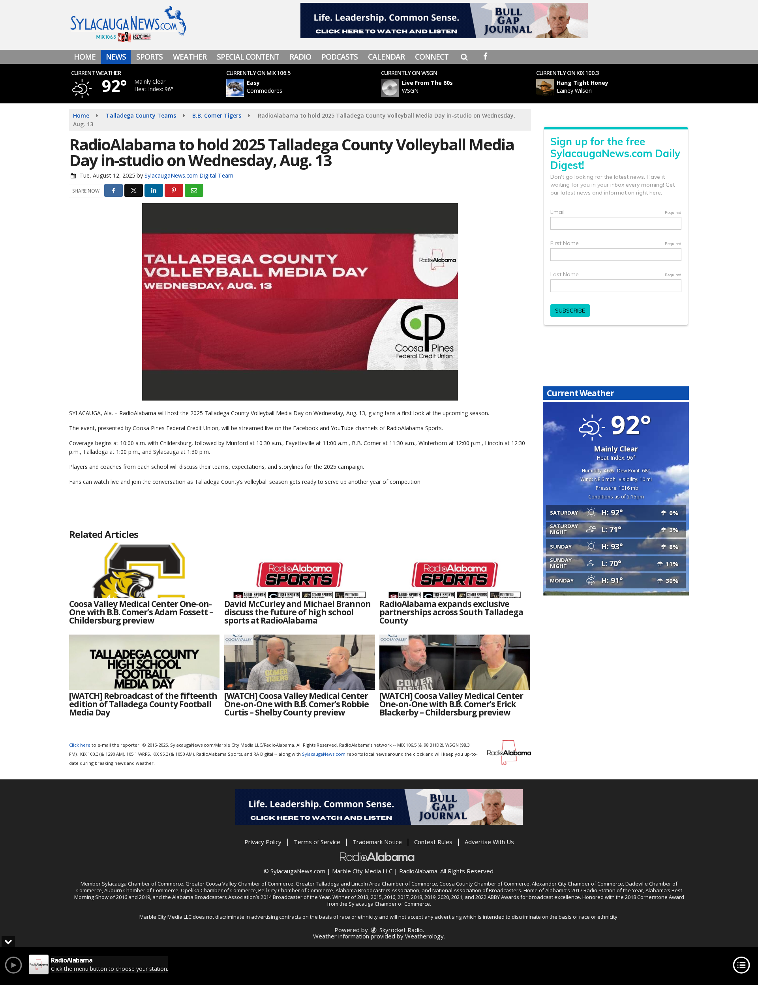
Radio (300, 57)
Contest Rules (433, 842)
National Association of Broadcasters (476, 890)
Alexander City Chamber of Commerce (577, 883)
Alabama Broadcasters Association (377, 890)
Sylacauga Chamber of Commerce (142, 883)
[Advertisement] (444, 20)
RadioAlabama (418, 871)
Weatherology (424, 936)
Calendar (386, 57)
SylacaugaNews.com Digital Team (188, 175)
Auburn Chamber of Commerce (141, 890)
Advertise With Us (489, 842)
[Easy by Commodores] (235, 88)
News (116, 57)
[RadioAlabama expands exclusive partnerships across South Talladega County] (454, 570)
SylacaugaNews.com (323, 754)
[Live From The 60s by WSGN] (390, 88)
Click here (79, 745)
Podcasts (339, 57)
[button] (464, 57)
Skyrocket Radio (400, 930)
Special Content (248, 57)
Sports (149, 57)
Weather (189, 57)
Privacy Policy (262, 842)
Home (85, 57)
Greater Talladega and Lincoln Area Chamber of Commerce (366, 883)
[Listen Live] (305, 88)
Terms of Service (317, 842)
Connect (431, 57)
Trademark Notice (377, 842)
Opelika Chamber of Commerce (218, 890)
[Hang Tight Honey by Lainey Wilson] (545, 88)
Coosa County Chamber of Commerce (484, 883)
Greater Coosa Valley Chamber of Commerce (239, 883)
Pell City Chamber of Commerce (295, 890)
